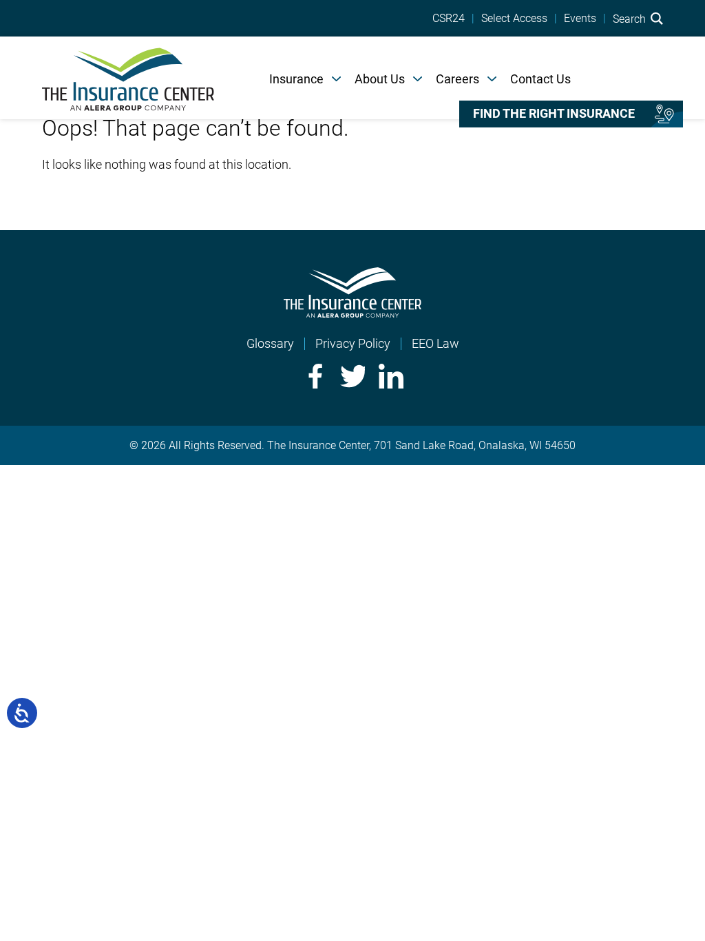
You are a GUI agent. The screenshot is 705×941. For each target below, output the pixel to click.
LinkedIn (391, 376)
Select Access (514, 18)
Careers (457, 79)
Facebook (314, 376)
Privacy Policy (352, 343)
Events (580, 18)
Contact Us (540, 79)
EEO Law (435, 343)
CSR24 (448, 18)
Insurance (296, 79)
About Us (380, 79)
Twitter (352, 376)
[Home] (128, 77)
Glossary (270, 343)
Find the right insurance (554, 113)
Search (631, 18)
